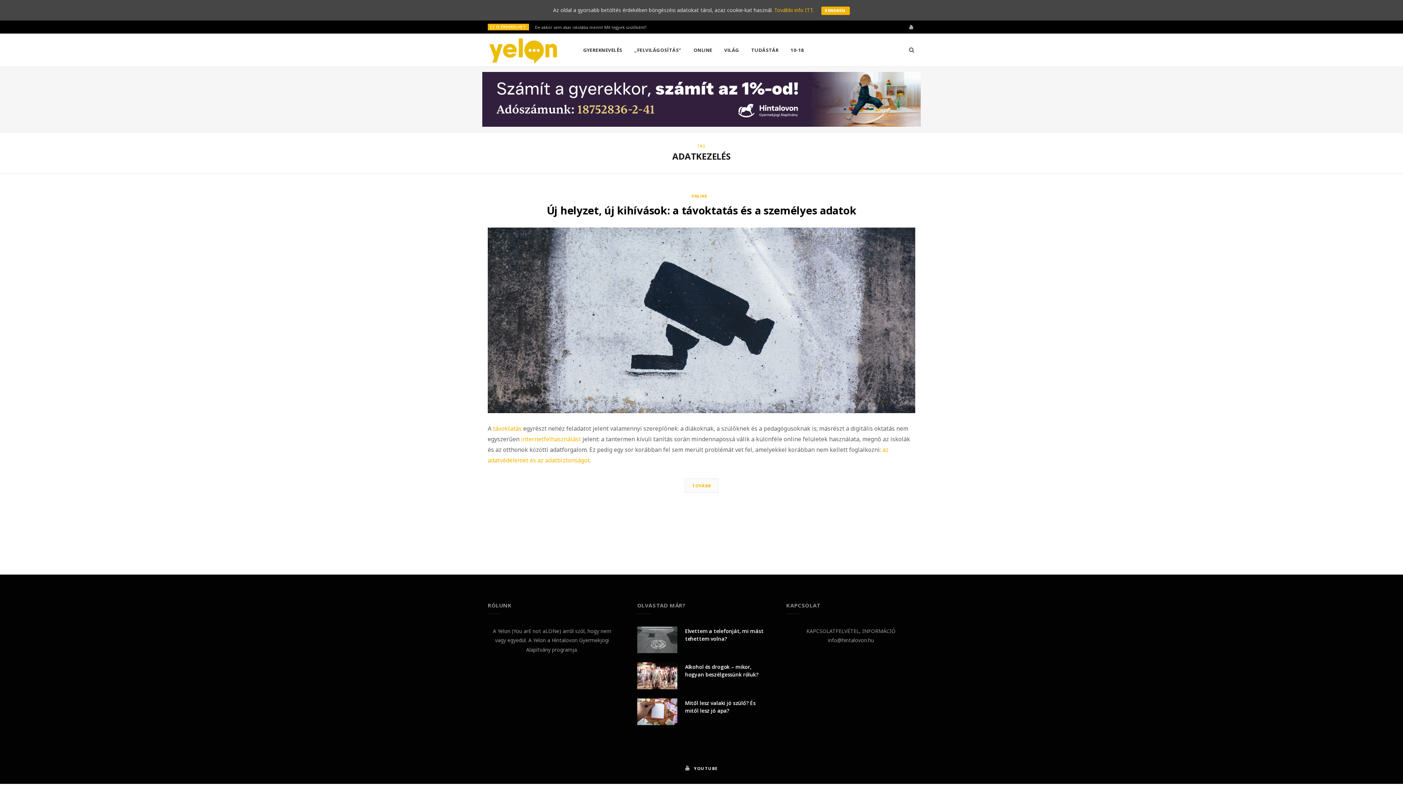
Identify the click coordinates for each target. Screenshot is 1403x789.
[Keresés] (912, 50)
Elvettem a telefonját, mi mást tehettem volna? (724, 635)
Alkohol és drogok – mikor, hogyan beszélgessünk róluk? (721, 670)
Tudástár (765, 50)
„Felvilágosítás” (657, 50)
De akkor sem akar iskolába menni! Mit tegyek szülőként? (590, 27)
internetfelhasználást (551, 439)
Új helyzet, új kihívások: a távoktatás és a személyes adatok (701, 210)
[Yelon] (523, 50)
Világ (731, 50)
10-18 (797, 50)
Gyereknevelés (603, 50)
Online (702, 50)
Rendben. (836, 10)
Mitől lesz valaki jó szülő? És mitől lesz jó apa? (720, 707)
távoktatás (507, 428)
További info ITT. (794, 10)
